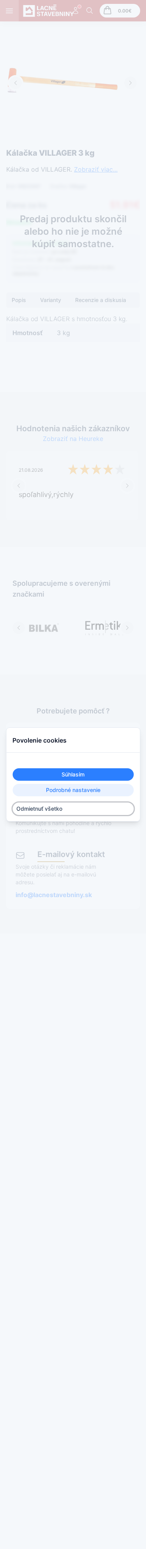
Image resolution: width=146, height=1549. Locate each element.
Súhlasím (73, 774)
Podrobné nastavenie (73, 790)
